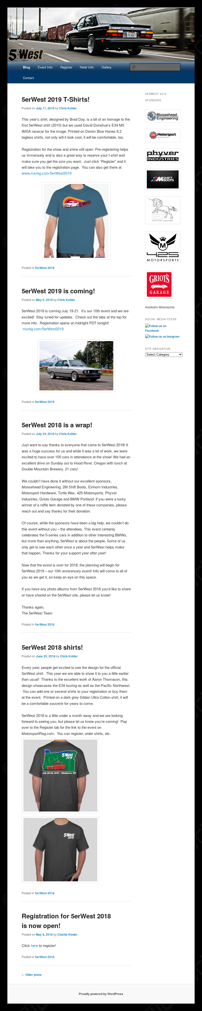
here (34, 945)
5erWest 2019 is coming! (58, 290)
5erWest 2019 (44, 267)
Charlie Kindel (67, 934)
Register (66, 67)
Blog (26, 67)
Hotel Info (87, 67)
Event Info (45, 67)
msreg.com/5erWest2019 (43, 328)
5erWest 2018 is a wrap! (57, 424)
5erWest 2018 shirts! (52, 647)
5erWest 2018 (44, 624)
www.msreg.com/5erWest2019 (46, 173)
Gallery (106, 67)
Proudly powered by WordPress (101, 994)
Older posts (32, 974)
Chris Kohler (68, 108)
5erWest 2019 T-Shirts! (56, 99)
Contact (28, 77)
